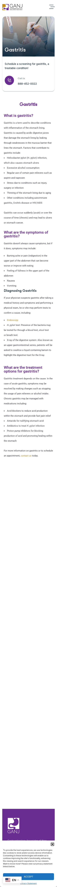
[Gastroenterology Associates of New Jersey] (12, 6)
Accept (28, 876)
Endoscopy (12, 320)
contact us (26, 455)
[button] (52, 844)
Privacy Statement (28, 883)
